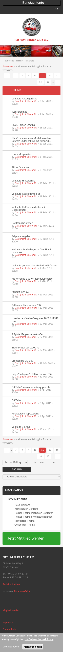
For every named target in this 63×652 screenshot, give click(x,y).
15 (48, 82)
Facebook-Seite (22, 591)
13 (57, 76)
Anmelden (8, 67)
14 (40, 82)
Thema (16, 90)
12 (50, 76)
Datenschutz (9, 629)
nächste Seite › (57, 82)
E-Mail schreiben (11, 584)
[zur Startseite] (31, 27)
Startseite (9, 61)
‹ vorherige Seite (7, 75)
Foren (19, 61)
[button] (5, 10)
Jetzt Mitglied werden (26, 538)
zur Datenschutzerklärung (39, 639)
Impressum (8, 622)
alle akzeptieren (11, 646)
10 (35, 76)
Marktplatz (29, 61)
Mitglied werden (11, 610)
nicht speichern (33, 646)
